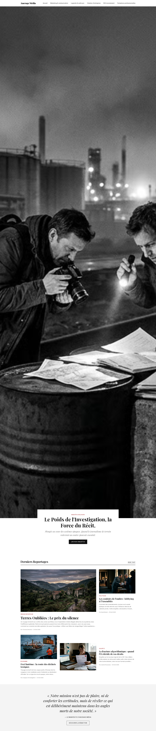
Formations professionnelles (126, 3)
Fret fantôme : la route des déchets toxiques (38, 665)
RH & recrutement (108, 3)
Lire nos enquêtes (78, 541)
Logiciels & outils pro (77, 3)
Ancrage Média (28, 3)
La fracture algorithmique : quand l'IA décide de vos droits (116, 652)
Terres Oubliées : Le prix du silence (50, 617)
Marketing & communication (59, 3)
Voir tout (131, 562)
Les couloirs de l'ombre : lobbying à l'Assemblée (116, 600)
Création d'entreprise (94, 3)
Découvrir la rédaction (78, 723)
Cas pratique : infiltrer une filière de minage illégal (67, 626)
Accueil (45, 3)
